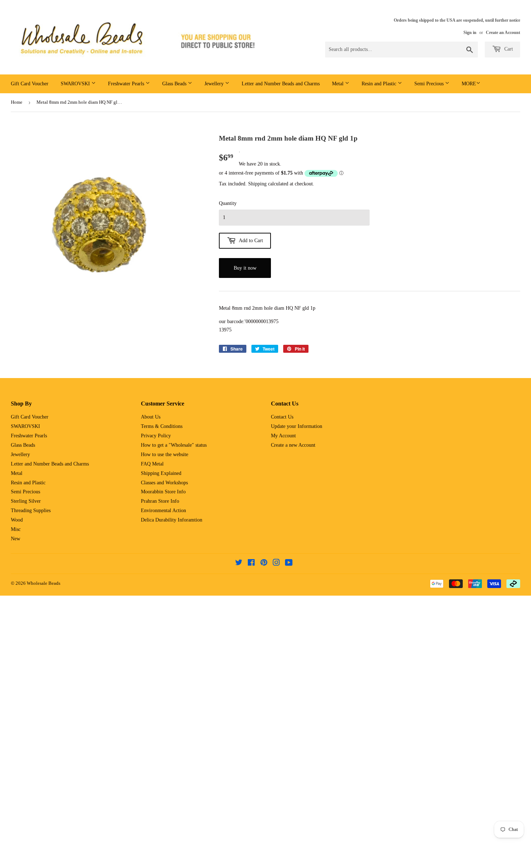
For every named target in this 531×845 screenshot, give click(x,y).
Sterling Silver (26, 501)
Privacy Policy (156, 435)
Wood (17, 520)
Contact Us (282, 417)
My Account (283, 435)
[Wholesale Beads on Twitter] (238, 563)
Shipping (257, 183)
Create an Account (503, 32)
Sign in (469, 32)
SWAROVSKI (76, 83)
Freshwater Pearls (127, 83)
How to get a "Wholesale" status (174, 445)
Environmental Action (163, 510)
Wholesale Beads (43, 583)
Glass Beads (175, 83)
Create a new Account (293, 445)
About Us (150, 417)
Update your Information (296, 426)
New (15, 538)
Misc (16, 529)
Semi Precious (429, 83)
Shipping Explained (161, 473)
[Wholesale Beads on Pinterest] (264, 563)
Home (16, 102)
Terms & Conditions (161, 426)
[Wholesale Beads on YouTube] (289, 563)
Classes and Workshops (164, 482)
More (469, 83)
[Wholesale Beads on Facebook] (251, 563)
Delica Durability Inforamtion (171, 520)
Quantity (228, 203)
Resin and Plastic (380, 83)
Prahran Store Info (160, 501)
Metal (338, 83)
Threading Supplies (31, 510)
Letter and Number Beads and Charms (281, 83)
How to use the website (164, 454)
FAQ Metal (152, 464)
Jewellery (214, 83)
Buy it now (245, 268)
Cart (508, 49)
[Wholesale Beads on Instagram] (276, 563)
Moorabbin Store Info (163, 491)
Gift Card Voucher (29, 83)
